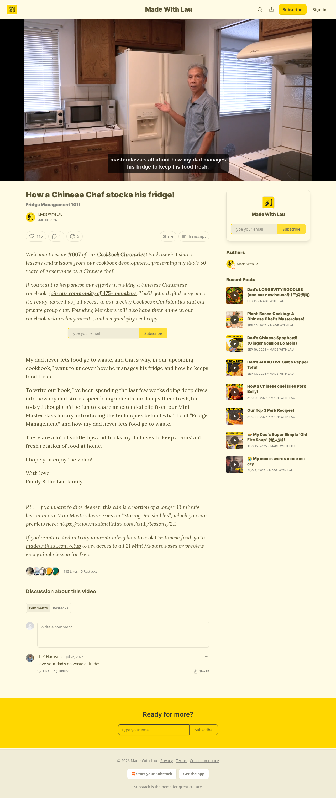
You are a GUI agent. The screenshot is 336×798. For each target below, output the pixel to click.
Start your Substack (154, 773)
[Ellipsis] (206, 656)
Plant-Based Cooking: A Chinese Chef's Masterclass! (275, 316)
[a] (234, 295)
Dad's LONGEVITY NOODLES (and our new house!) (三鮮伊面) (278, 292)
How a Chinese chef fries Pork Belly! (276, 389)
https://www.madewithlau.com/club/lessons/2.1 (117, 523)
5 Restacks (89, 571)
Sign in (320, 9)
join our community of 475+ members (93, 293)
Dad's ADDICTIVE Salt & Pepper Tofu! (277, 364)
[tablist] (48, 608)
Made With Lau (50, 214)
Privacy (166, 760)
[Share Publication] (271, 9)
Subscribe (292, 9)
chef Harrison (49, 656)
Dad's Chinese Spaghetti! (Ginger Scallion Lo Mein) (272, 340)
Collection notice (204, 760)
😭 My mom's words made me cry (276, 461)
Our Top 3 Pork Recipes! (270, 410)
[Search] (260, 9)
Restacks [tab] (60, 608)
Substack (142, 786)
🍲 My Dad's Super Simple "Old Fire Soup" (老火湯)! (277, 437)
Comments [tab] (38, 608)
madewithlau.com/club (53, 546)
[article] (268, 295)
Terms (181, 760)
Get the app (193, 773)
